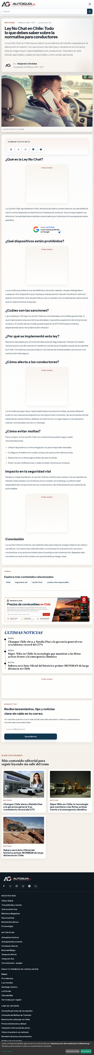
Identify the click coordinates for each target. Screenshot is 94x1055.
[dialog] (47, 1048)
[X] (10, 886)
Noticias (10, 23)
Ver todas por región (11, 999)
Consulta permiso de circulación (17, 1011)
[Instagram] (16, 886)
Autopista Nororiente (11, 941)
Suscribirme (31, 736)
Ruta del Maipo (8, 950)
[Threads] (29, 886)
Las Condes (7, 982)
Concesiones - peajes (11, 963)
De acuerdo (86, 1051)
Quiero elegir (7, 1051)
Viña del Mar (7, 995)
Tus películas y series (11, 905)
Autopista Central (10, 937)
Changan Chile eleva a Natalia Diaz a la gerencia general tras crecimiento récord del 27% (45, 643)
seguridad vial (21, 582)
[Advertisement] (47, 185)
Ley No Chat (37, 582)
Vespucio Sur (7, 958)
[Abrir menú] (90, 4)
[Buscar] (89, 11)
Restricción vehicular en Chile (15, 1019)
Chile (8, 582)
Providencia (7, 978)
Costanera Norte (9, 946)
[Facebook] (3, 886)
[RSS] (35, 886)
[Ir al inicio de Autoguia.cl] (43, 4)
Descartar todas (72, 1051)
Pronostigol (7, 926)
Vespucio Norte (9, 954)
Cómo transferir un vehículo (15, 1032)
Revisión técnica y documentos (16, 1036)
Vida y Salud (7, 901)
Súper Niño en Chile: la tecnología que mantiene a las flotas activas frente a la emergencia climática (44, 655)
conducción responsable (58, 582)
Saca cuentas (7, 918)
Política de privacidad (11, 1040)
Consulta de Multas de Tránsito (16, 1015)
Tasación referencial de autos (15, 1028)
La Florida (6, 991)
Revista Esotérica (9, 922)
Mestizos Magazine (10, 913)
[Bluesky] (23, 886)
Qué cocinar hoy (9, 909)
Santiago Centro (9, 987)
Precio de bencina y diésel (13, 1023)
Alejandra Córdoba (27, 63)
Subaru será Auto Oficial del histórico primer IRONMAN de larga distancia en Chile (48, 667)
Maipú (4, 974)
